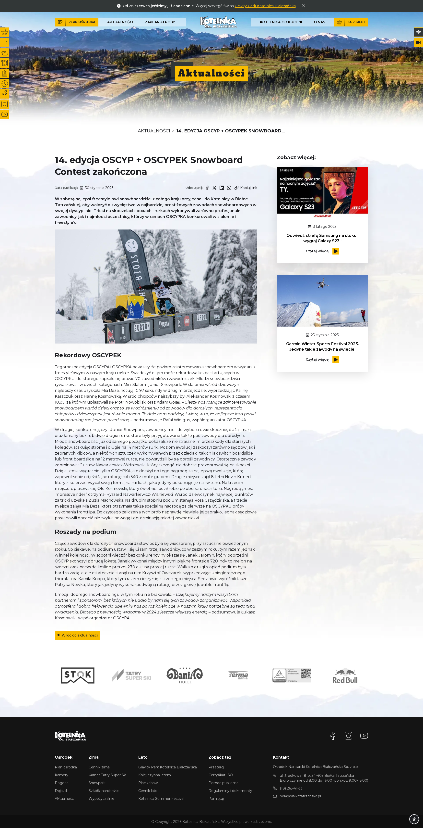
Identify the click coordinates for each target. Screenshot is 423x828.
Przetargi (216, 767)
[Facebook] (207, 188)
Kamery (61, 775)
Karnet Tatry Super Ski (108, 775)
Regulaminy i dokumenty (230, 791)
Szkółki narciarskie (104, 791)
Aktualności (120, 22)
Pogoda (62, 783)
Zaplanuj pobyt (161, 22)
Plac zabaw (148, 783)
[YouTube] (364, 736)
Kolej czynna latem (154, 775)
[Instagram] (348, 736)
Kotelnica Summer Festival (161, 798)
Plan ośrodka (66, 767)
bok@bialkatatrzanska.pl (300, 796)
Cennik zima (99, 767)
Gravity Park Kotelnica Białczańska (265, 6)
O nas (319, 22)
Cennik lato (147, 791)
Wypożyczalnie (101, 798)
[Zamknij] (303, 6)
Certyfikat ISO (221, 775)
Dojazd (61, 791)
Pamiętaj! (216, 798)
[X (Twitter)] (214, 188)
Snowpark (97, 783)
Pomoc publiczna (223, 783)
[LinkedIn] (222, 188)
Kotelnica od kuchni (281, 22)
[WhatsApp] (229, 188)
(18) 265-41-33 (291, 788)
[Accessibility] (414, 819)
